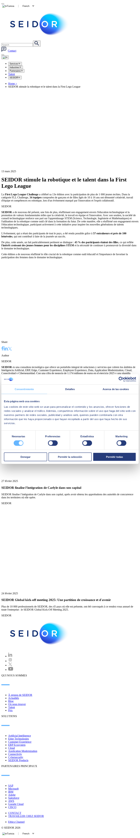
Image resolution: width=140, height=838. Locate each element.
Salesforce (13, 797)
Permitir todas (114, 456)
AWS (11, 801)
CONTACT (14, 812)
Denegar (25, 456)
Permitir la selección (70, 456)
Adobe (12, 794)
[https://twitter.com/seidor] (10, 665)
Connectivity (15, 754)
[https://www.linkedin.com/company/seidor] (10, 656)
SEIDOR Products (18, 760)
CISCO (12, 807)
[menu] (2, 54)
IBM (10, 791)
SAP (10, 785)
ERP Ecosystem (16, 744)
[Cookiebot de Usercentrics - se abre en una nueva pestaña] (121, 379)
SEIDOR (14, 77)
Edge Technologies (18, 738)
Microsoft (13, 788)
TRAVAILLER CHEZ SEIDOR (26, 816)
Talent (11, 74)
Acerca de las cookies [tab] (116, 389)
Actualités (13, 698)
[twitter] (10, 349)
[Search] (37, 44)
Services (14, 63)
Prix (10, 710)
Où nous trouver (17, 704)
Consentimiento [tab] (24, 389)
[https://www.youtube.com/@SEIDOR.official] (10, 669)
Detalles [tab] (70, 389)
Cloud (11, 748)
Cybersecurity (15, 757)
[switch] (53, 443)
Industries (14, 67)
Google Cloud (16, 804)
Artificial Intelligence (19, 735)
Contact (12, 50)
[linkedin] (6, 348)
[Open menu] (5, 57)
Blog (10, 701)
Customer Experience (19, 741)
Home (12, 83)
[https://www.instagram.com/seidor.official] (10, 660)
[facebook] (2, 348)
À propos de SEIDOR (20, 694)
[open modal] (2, 3)
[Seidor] (39, 24)
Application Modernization (22, 751)
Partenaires (15, 71)
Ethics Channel (16, 821)
